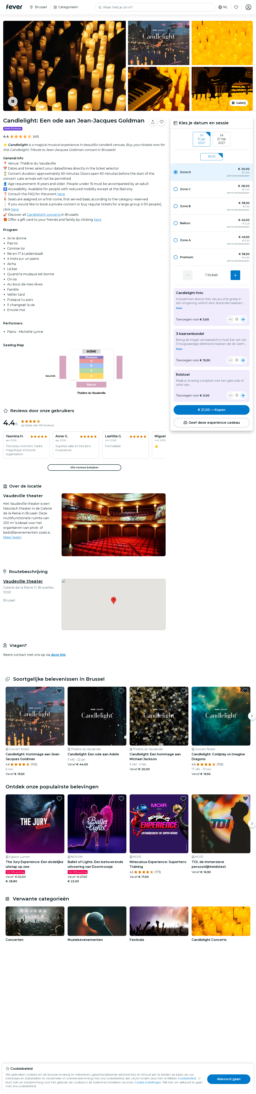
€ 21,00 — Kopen (211, 410)
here (61, 194)
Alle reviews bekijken (84, 467)
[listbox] (212, 139)
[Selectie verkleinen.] (230, 319)
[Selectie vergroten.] (235, 275)
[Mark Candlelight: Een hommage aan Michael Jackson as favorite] (183, 691)
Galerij (241, 103)
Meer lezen (12, 537)
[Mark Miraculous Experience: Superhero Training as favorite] (183, 798)
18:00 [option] (212, 156)
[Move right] (252, 716)
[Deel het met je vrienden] (153, 122)
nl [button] (225, 7)
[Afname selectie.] (188, 275)
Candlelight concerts (44, 215)
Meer (179, 308)
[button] (211, 172)
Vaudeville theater (23, 581)
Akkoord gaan (229, 1079)
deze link (58, 655)
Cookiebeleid (187, 1078)
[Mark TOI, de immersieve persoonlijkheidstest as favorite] (245, 798)
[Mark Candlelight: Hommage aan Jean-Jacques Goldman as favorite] (59, 691)
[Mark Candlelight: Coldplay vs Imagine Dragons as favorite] (245, 691)
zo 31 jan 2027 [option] (201, 139)
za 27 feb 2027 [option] (221, 139)
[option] (211, 172)
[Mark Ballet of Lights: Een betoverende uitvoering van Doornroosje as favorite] (121, 798)
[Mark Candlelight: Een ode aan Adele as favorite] (121, 691)
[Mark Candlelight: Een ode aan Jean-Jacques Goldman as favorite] (162, 122)
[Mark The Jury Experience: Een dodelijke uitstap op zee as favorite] (59, 798)
